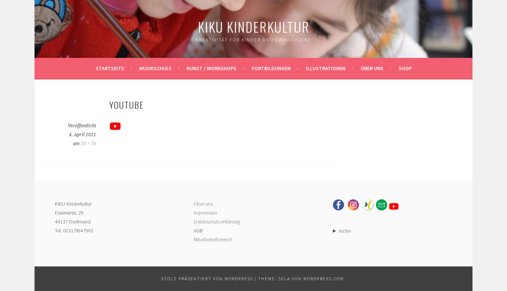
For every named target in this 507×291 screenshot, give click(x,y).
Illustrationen (326, 68)
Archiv (344, 231)
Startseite (110, 68)
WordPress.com (323, 278)
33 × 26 (88, 143)
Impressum (205, 212)
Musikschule (155, 68)
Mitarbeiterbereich (213, 239)
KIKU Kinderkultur (254, 26)
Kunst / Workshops (211, 68)
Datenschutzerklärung (217, 221)
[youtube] (115, 129)
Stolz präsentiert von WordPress (207, 278)
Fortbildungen (271, 68)
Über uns (372, 68)
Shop (405, 68)
